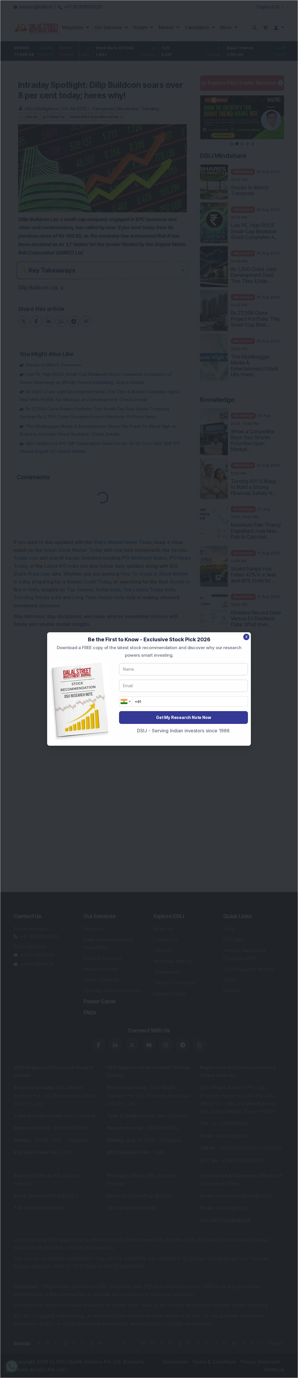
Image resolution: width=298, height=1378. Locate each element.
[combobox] (125, 701)
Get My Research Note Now (183, 717)
